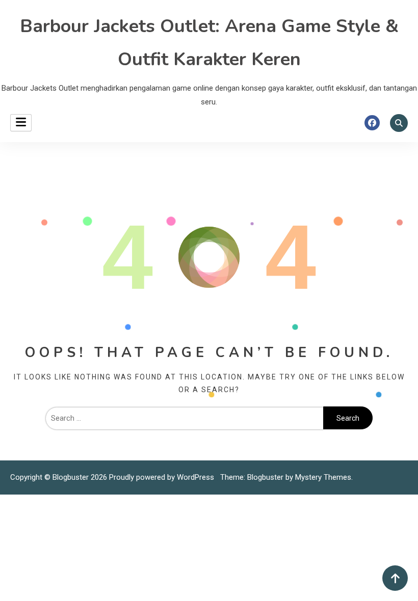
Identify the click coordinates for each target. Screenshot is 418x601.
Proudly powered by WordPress (162, 477)
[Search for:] (184, 418)
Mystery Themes (323, 477)
